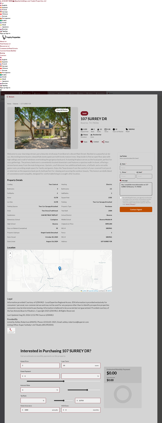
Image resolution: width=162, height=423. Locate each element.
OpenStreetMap (93, 291)
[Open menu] (0, 90)
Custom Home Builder (8, 51)
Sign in (8, 33)
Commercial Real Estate (9, 48)
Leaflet (84, 291)
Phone (124, 172)
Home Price (24, 361)
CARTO (109, 291)
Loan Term (65, 361)
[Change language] (2, 3)
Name (124, 164)
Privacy (132, 204)
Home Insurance (26, 406)
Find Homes (4, 44)
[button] (59, 268)
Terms (128, 204)
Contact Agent (136, 209)
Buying (2, 53)
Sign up (2, 33)
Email (141, 172)
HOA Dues (65, 406)
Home (9, 104)
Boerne (15, 104)
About (2, 41)
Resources (4, 46)
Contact (3, 55)
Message (125, 180)
